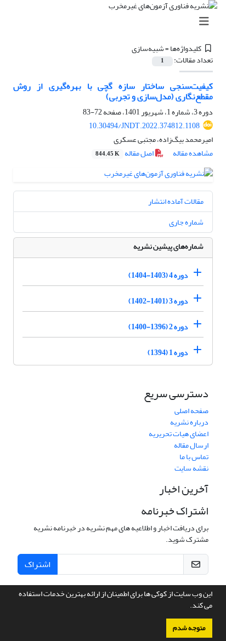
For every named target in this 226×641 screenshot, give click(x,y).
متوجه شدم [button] (189, 627)
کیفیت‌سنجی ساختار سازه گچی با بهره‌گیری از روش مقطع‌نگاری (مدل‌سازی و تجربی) (113, 91)
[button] (187, 606)
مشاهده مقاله (193, 153)
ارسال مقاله (191, 445)
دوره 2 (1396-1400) (158, 326)
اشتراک (37, 564)
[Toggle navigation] (116, 22)
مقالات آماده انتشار (176, 201)
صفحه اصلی (191, 410)
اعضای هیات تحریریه (178, 433)
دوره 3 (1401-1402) (158, 301)
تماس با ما (193, 456)
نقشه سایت (191, 468)
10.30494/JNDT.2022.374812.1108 (144, 125)
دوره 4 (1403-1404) (158, 275)
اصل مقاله (125, 153)
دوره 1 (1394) (168, 352)
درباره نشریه (189, 422)
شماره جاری (186, 222)
